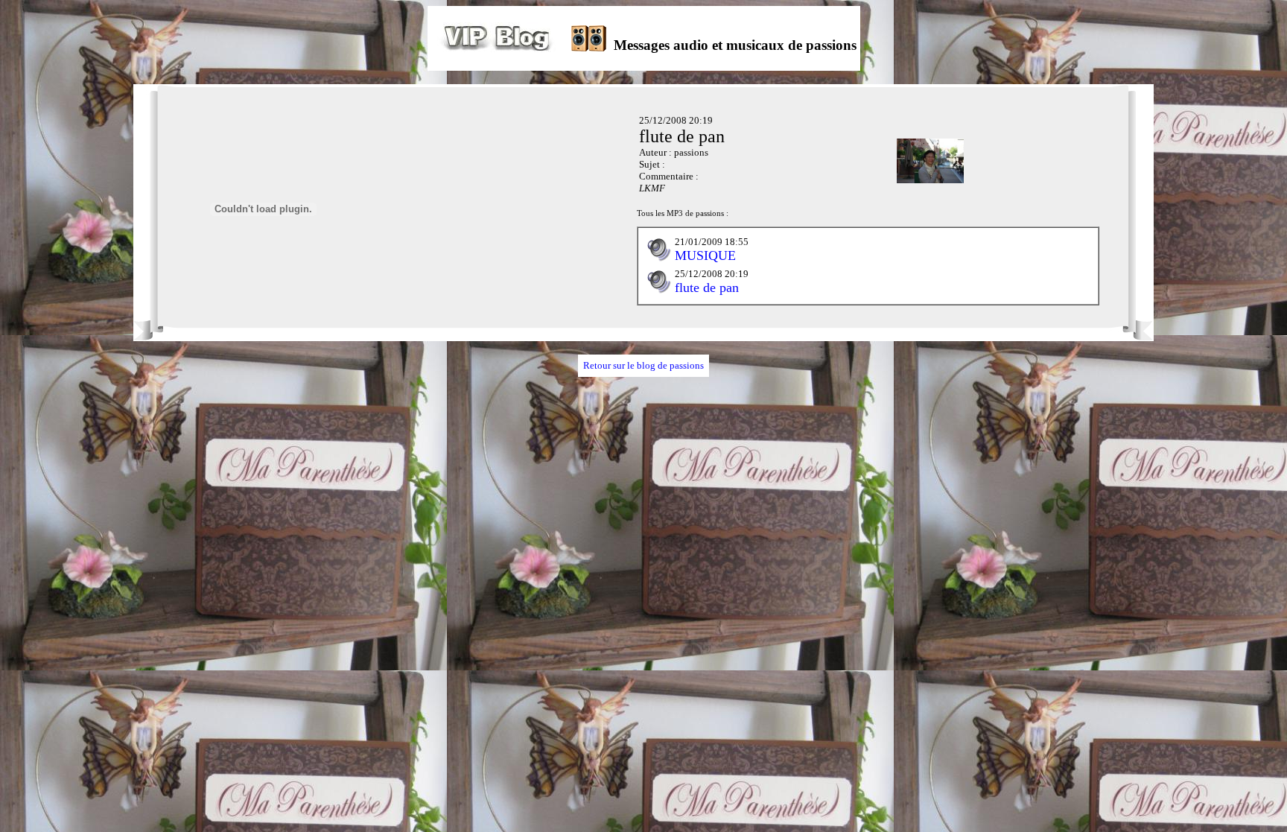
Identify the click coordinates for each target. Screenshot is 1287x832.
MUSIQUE (705, 255)
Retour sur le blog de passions (643, 365)
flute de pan (707, 287)
